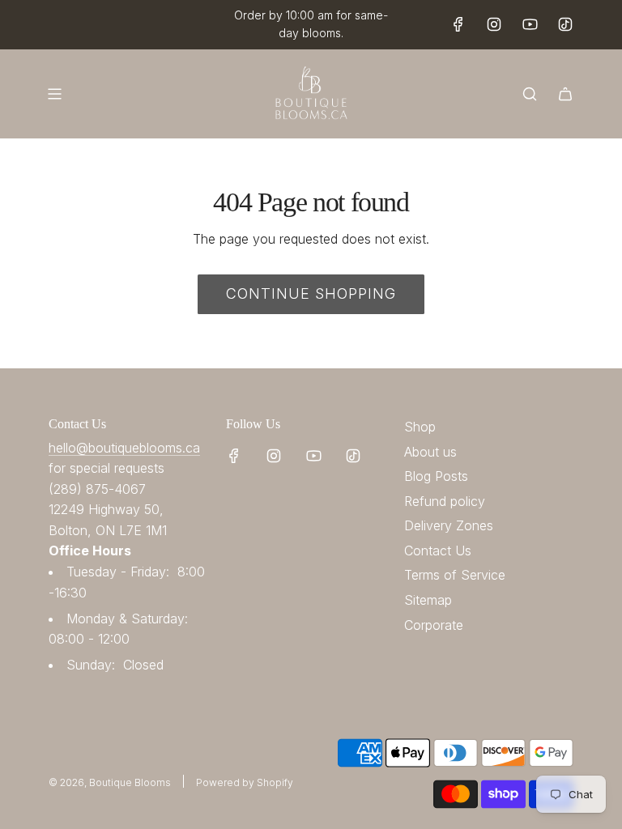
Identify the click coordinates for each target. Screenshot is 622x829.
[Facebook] (458, 24)
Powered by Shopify (244, 782)
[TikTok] (565, 24)
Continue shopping (311, 293)
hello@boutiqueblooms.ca (124, 448)
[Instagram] (494, 24)
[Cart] (565, 94)
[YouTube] (529, 24)
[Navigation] (54, 94)
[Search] (529, 94)
